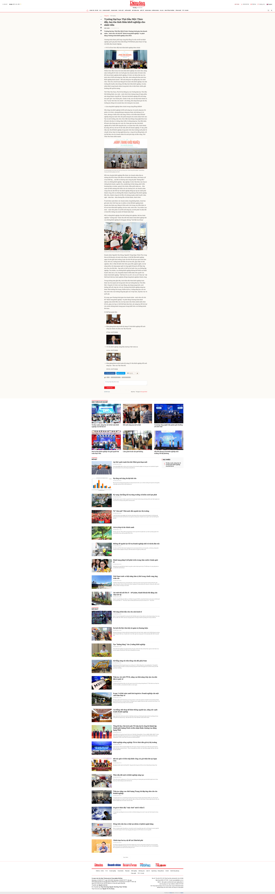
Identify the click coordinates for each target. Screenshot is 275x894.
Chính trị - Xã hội (93, 10)
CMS (171, 892)
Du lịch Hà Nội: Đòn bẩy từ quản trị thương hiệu (130, 628)
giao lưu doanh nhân (126, 377)
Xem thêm (125, 857)
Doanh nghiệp (106, 10)
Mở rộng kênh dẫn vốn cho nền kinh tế (127, 612)
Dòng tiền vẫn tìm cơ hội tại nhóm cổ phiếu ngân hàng (133, 824)
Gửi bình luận (110, 387)
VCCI (100, 10)
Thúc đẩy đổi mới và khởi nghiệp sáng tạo (128, 775)
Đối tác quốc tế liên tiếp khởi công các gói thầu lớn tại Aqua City (135, 760)
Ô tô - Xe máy (185, 10)
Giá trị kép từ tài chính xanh (123, 527)
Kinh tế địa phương (169, 10)
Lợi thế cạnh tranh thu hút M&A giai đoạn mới (130, 462)
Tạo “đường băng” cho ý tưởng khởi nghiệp (129, 644)
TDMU (108, 377)
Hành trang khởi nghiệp (115, 377)
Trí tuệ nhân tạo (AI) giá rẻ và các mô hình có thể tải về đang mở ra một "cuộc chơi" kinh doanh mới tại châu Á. (135, 812)
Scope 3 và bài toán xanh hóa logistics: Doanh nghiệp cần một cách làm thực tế (136, 694)
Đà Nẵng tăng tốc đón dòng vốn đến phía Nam (130, 661)
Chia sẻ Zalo (121, 373)
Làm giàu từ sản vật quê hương (133, 451)
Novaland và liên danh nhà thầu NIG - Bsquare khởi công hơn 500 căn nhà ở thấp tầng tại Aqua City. (135, 765)
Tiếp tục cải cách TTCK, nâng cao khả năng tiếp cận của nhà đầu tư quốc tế (135, 678)
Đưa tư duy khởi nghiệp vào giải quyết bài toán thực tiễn (105, 452)
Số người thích (144, 391)
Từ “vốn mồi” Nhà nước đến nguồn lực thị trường (131, 511)
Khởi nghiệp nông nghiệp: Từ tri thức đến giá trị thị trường (135, 742)
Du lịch (161, 10)
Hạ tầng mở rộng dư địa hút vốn (124, 478)
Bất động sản (135, 10)
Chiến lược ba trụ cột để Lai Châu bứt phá (128, 840)
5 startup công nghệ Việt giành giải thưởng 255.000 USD (168, 425)
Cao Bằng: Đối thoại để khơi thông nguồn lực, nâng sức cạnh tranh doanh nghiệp (135, 711)
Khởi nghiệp (128, 10)
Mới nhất (5, 4)
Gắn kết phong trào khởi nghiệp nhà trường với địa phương (166, 452)
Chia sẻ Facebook (110, 373)
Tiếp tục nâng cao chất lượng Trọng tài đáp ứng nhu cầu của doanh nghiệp (135, 792)
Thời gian (138, 391)
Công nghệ (178, 10)
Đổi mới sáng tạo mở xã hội (132, 425)
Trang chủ (106, 15)
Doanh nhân (114, 10)
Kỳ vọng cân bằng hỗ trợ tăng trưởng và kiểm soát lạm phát (135, 495)
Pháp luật (121, 10)
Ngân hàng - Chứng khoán (152, 10)
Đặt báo (254, 4)
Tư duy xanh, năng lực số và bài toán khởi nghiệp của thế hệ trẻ (105, 425)
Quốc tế (142, 10)
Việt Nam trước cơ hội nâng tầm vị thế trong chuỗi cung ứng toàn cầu (135, 577)
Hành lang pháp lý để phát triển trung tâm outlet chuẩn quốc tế (135, 561)
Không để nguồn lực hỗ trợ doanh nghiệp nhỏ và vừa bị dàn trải (136, 544)
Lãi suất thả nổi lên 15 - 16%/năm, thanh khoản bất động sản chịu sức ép (135, 594)
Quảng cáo (262, 4)
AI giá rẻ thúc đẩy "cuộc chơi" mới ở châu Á (128, 808)
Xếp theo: (133, 391)
